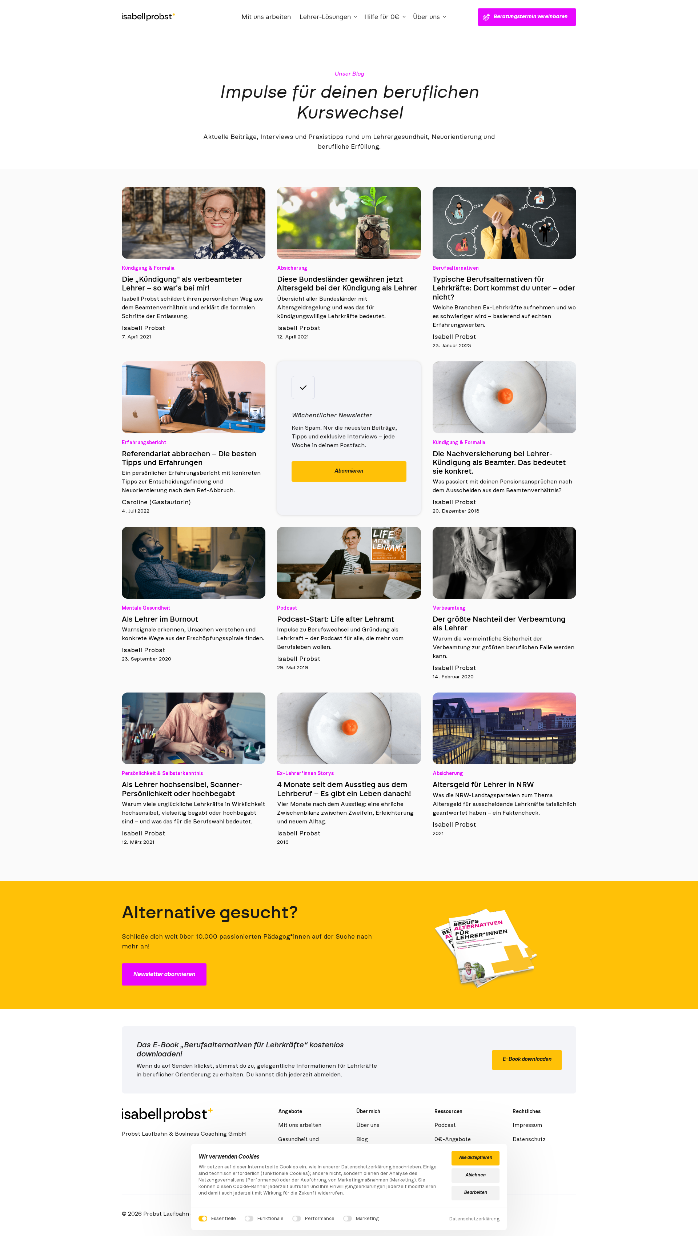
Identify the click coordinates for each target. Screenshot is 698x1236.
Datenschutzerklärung (474, 1220)
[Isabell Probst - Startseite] (148, 17)
